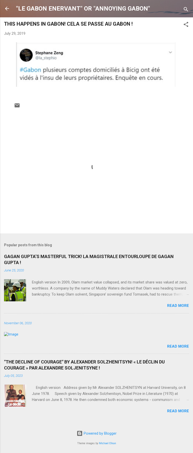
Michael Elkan (107, 443)
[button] (186, 25)
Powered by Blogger (100, 433)
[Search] (186, 10)
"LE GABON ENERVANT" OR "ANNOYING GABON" (83, 8)
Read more (178, 305)
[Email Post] (17, 107)
